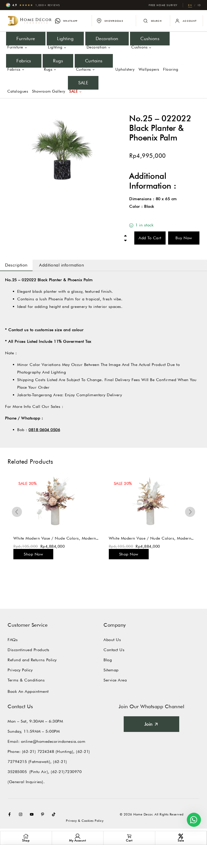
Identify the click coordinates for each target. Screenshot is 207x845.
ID (199, 5)
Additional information (61, 265)
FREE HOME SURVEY (163, 5)
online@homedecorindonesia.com (53, 741)
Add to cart (150, 237)
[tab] (16, 265)
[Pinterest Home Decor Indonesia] (44, 814)
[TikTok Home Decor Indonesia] (55, 814)
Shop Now (33, 554)
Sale (181, 840)
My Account (77, 840)
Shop (26, 840)
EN (190, 5)
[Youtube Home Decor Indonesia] (33, 814)
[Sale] (180, 836)
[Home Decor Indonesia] (30, 21)
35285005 (17, 771)
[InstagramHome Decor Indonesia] (22, 814)
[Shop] (26, 836)
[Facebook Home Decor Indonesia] (11, 814)
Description (16, 265)
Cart (129, 840)
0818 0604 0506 (44, 429)
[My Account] (77, 836)
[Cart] (129, 836)
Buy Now (183, 237)
